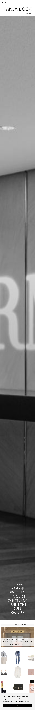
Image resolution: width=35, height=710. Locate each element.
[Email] (2, 2)
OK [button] (17, 705)
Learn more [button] (25, 701)
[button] (33, 2)
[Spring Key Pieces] (17, 672)
